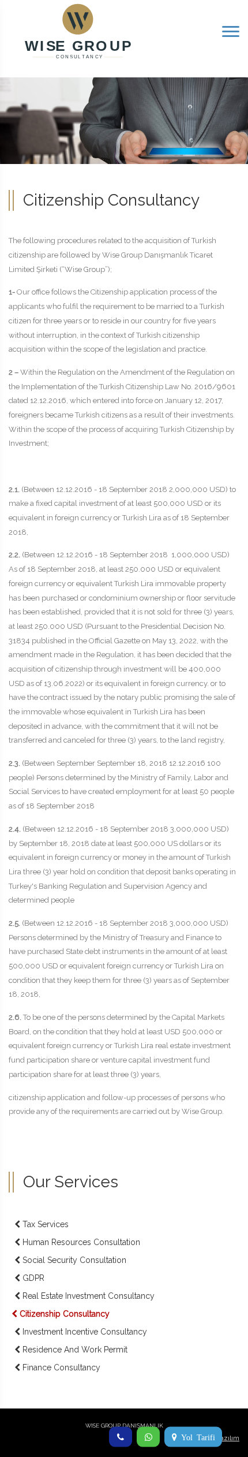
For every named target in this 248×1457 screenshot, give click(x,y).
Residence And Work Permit (73, 1349)
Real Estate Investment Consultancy (87, 1296)
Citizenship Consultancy (63, 1313)
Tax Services (44, 1224)
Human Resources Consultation (80, 1242)
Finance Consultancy (60, 1367)
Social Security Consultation (73, 1260)
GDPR (32, 1278)
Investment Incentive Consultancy (83, 1331)
